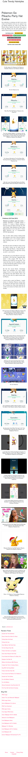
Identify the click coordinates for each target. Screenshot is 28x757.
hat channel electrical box (19, 35)
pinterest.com (9, 627)
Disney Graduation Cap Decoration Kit (11, 685)
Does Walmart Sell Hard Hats (9, 645)
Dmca (6, 752)
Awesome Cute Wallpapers (8, 717)
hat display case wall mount (14, 40)
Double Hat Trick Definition (8, 633)
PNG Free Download (7, 706)
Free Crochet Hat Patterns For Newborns (11, 673)
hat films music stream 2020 (14, 44)
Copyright (14, 754)
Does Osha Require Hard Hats (9, 653)
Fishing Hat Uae (5, 642)
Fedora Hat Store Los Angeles (9, 650)
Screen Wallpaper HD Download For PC (11, 734)
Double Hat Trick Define (7, 676)
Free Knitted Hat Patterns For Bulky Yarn (11, 656)
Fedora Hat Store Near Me (8, 670)
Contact (12, 752)
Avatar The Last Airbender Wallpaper (10, 697)
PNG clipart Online (6, 709)
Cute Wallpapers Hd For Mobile (9, 723)
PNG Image (4, 694)
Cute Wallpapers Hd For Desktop (9, 729)
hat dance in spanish (7, 35)
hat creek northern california (14, 37)
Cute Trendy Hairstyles (13, 1)
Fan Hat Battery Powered (8, 679)
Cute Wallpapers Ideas (7, 720)
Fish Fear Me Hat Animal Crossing (10, 688)
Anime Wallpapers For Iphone (9, 703)
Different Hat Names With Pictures (10, 662)
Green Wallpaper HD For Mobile (9, 714)
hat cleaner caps (18, 33)
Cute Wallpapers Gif (6, 732)
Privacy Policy (20, 752)
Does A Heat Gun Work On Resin (10, 636)
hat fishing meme (10, 33)
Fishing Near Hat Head (7, 639)
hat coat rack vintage (14, 42)
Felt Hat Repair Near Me (7, 648)
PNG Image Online (6, 700)
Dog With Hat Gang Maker (8, 668)
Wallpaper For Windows (7, 726)
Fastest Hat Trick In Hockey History (10, 665)
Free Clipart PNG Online (7, 712)
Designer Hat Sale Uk (7, 659)
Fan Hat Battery (5, 682)
